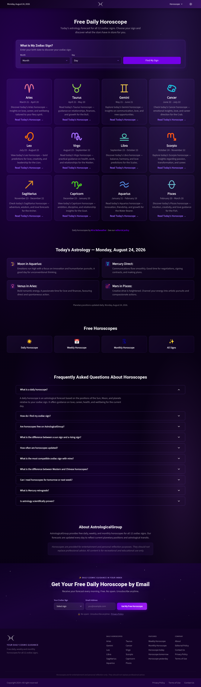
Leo (108, 649)
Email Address (92, 600)
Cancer (129, 645)
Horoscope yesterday (158, 658)
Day (73, 55)
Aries (108, 641)
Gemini (109, 645)
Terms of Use (181, 658)
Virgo (128, 649)
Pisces (129, 663)
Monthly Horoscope (157, 645)
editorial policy (122, 230)
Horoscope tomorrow (158, 654)
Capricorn (130, 658)
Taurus (129, 641)
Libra (108, 654)
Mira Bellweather (99, 230)
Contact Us (180, 649)
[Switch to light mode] (191, 4)
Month (23, 55)
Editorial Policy (182, 645)
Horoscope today (156, 649)
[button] (100, 397)
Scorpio (129, 654)
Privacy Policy (117, 614)
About (178, 641)
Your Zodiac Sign (61, 600)
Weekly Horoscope (157, 641)
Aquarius (110, 663)
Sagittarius (111, 658)
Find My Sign (151, 60)
